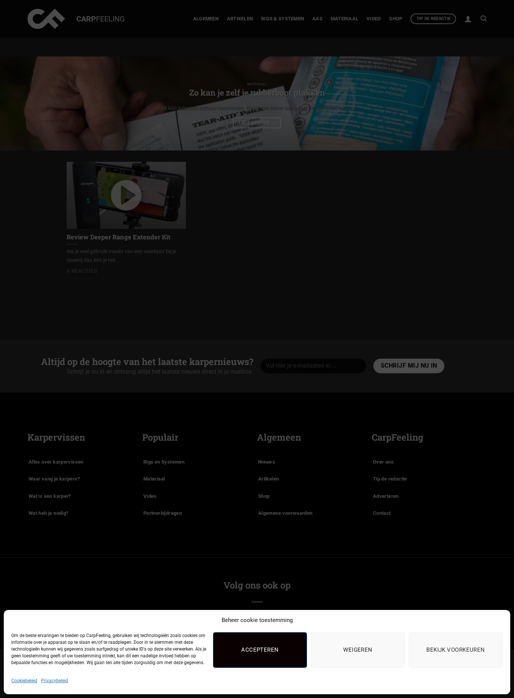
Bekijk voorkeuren (455, 649)
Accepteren (260, 649)
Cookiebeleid (24, 680)
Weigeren (358, 649)
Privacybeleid (54, 680)
